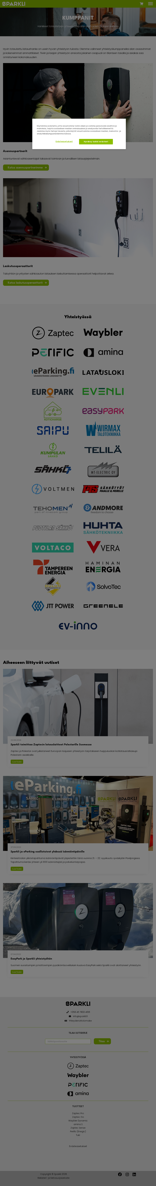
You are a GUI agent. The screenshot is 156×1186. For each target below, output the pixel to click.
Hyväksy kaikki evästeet (96, 141)
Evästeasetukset (64, 141)
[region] (79, 134)
